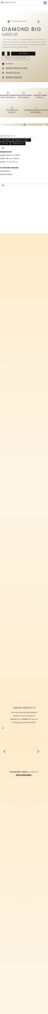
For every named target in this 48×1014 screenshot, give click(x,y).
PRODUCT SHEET (22, 140)
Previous (9, 22)
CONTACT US (17, 143)
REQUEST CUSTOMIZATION (16, 58)
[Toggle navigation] (45, 3)
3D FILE (5, 143)
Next (39, 22)
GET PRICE (23, 53)
